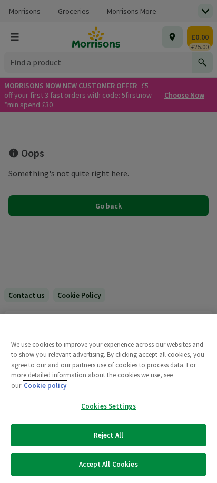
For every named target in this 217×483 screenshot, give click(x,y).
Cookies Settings (108, 406)
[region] (108, 398)
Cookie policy (45, 385)
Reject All (108, 435)
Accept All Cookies (108, 464)
